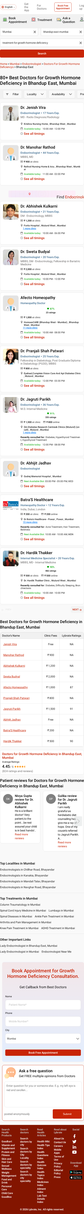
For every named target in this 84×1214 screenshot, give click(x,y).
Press (57, 1177)
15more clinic (30, 522)
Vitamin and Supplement (8, 1147)
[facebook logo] (74, 1137)
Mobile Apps (57, 1151)
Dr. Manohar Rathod (38, 147)
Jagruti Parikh (12, 708)
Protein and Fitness (8, 1154)
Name (8, 996)
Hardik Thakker (12, 741)
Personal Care (7, 1188)
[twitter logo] (74, 1143)
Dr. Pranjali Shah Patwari (42, 351)
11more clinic (30, 327)
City (7, 1030)
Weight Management (9, 1174)
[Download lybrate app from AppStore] (75, 1178)
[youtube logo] (74, 1153)
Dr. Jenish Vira (33, 107)
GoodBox (7, 1196)
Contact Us (60, 1142)
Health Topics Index (41, 1175)
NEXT (75, 609)
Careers (58, 1145)
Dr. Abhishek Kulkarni (39, 206)
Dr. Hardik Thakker (36, 552)
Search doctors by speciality (26, 1164)
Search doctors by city (26, 1141)
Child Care (7, 1193)
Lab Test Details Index (42, 1198)
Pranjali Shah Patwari (16, 698)
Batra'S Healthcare (37, 499)
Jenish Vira (10, 644)
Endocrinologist (31, 63)
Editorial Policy (58, 1172)
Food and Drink (7, 1181)
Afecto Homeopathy (38, 297)
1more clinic (29, 228)
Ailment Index (41, 1190)
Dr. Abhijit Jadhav (36, 463)
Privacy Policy (58, 1165)
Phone (8, 1013)
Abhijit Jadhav (12, 719)
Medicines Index (43, 1184)
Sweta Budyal (11, 676)
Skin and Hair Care (7, 1160)
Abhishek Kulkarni (14, 665)
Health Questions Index (42, 1155)
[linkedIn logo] (74, 1148)
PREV (8, 609)
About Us (59, 1138)
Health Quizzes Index (41, 1165)
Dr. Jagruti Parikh (36, 399)
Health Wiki (43, 1141)
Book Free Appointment (63, 7)
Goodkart (7, 1141)
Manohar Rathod (13, 655)
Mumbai (15, 63)
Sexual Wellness (7, 1167)
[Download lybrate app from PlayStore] (75, 1173)
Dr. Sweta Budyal (35, 251)
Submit (67, 1114)
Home (3, 63)
